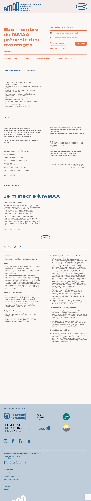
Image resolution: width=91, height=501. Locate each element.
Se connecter (58, 43)
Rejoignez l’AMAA (10, 58)
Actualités (7, 473)
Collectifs (7, 489)
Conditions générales (66, 58)
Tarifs (27, 58)
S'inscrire (81, 44)
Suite (45, 237)
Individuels (7, 486)
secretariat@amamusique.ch (62, 288)
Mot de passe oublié (57, 48)
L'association (8, 470)
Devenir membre (43, 58)
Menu (80, 6)
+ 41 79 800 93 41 (11, 461)
